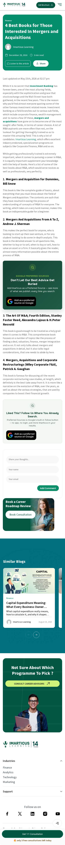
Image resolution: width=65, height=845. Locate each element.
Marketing (9, 782)
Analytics (8, 772)
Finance (7, 767)
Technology (10, 777)
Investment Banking (41, 85)
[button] (36, 635)
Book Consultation (20, 514)
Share (42, 63)
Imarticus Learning (23, 46)
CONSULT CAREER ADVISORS (29, 683)
